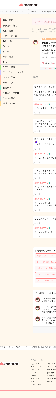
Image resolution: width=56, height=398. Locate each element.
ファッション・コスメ (13, 72)
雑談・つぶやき (10, 103)
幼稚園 (47, 63)
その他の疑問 (9, 98)
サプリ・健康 (9, 67)
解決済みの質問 (10, 25)
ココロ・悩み (9, 77)
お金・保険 (8, 41)
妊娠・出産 (8, 31)
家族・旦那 (8, 82)
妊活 (5, 62)
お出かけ (7, 88)
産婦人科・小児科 (11, 93)
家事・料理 (8, 56)
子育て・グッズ (10, 36)
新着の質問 (8, 20)
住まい (6, 46)
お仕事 (6, 51)
